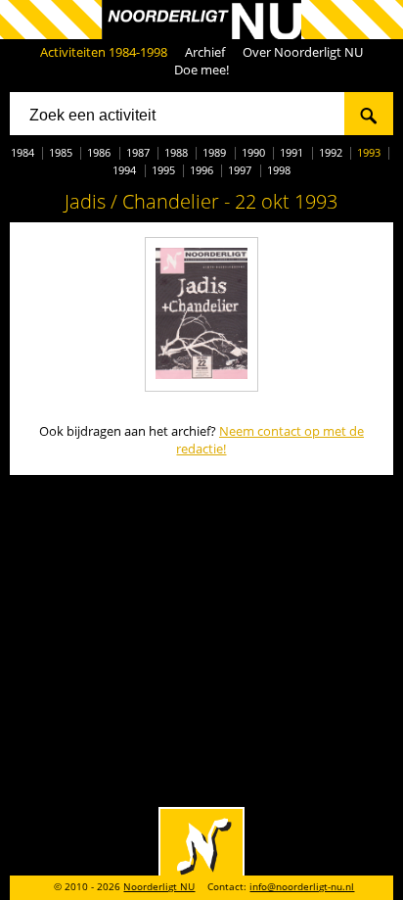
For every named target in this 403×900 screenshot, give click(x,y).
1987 (138, 152)
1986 (99, 152)
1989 (214, 152)
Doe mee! (201, 69)
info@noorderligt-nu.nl (301, 886)
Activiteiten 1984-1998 (103, 52)
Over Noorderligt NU (303, 52)
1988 (176, 152)
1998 (279, 170)
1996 (201, 170)
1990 (253, 152)
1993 (369, 152)
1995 (163, 170)
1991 (291, 152)
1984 (22, 152)
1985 (60, 152)
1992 (330, 152)
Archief (205, 52)
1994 (124, 170)
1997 (239, 170)
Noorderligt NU (159, 886)
